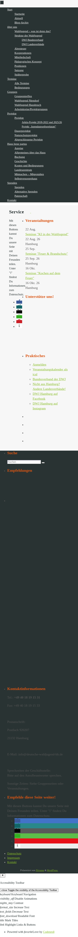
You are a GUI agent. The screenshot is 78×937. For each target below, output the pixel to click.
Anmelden (39, 364)
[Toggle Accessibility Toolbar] (2, 875)
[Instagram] (33, 212)
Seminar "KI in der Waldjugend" (46, 234)
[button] (17, 821)
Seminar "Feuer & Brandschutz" (46, 253)
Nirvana (40, 870)
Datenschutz (14, 853)
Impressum (13, 857)
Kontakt (12, 862)
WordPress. (52, 870)
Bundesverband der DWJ (49, 379)
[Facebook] (28, 212)
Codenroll (48, 931)
